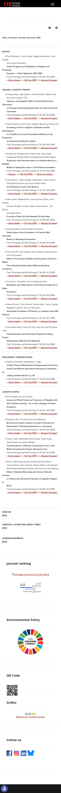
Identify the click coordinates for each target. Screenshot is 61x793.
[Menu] (52, 4)
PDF (4, 515)
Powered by (28, 591)
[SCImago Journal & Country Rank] (30, 574)
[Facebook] (49, 27)
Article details (14, 80)
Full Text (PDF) (30, 80)
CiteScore (36, 585)
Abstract (12, 174)
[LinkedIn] (56, 27)
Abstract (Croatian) (49, 80)
